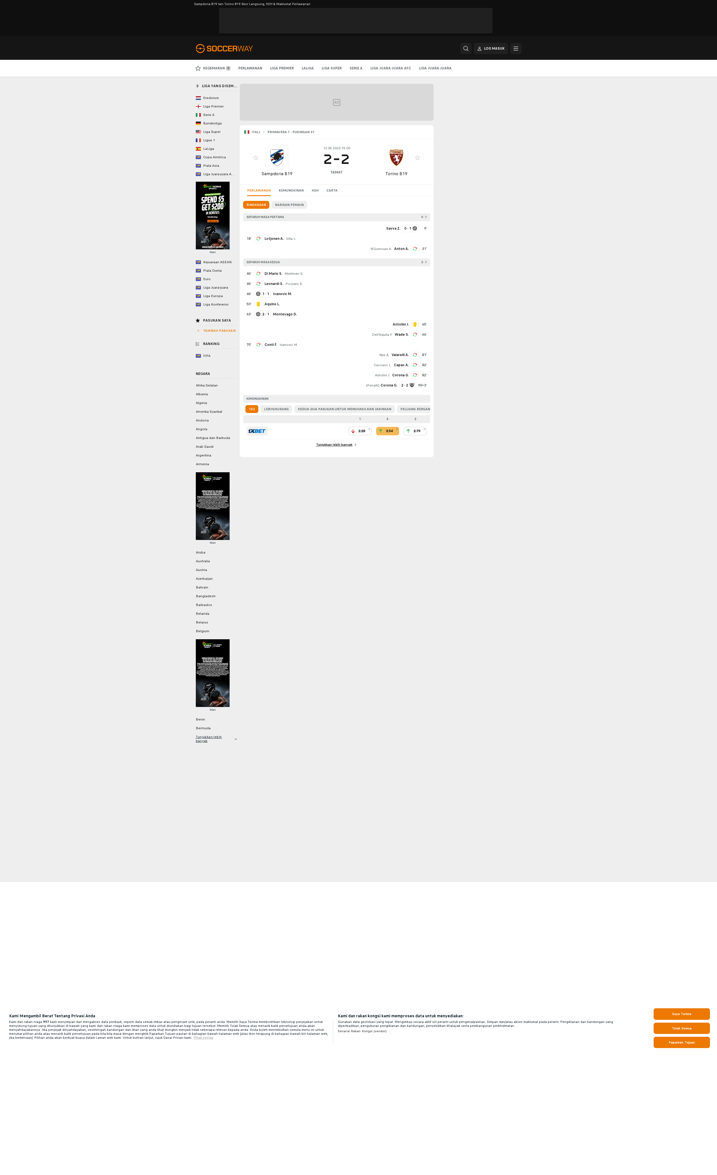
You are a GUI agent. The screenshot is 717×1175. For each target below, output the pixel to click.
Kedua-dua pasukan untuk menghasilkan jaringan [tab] (344, 409)
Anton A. (401, 249)
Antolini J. (382, 375)
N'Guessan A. (381, 249)
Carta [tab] (332, 190)
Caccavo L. (383, 365)
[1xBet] (257, 431)
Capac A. (401, 365)
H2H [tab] (315, 190)
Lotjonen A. (274, 238)
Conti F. (271, 344)
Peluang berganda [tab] (417, 409)
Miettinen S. (294, 273)
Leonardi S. (274, 284)
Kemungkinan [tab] (291, 190)
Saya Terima (681, 1014)
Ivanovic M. (288, 344)
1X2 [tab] (252, 409)
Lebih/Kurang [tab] (276, 409)
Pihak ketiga (203, 1038)
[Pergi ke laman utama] (234, 48)
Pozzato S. (294, 284)
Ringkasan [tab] (256, 205)
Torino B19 (396, 173)
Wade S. (402, 334)
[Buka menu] (515, 48)
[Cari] (466, 48)
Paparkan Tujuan (682, 1042)
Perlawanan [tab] (259, 190)
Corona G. (400, 375)
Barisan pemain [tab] (289, 205)
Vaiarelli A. (400, 355)
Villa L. (291, 238)
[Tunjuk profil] (277, 158)
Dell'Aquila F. (382, 334)
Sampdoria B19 (276, 173)
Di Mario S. (273, 273)
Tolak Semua (682, 1028)
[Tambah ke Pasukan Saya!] (255, 157)
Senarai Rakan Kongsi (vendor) (362, 1031)
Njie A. (384, 355)
